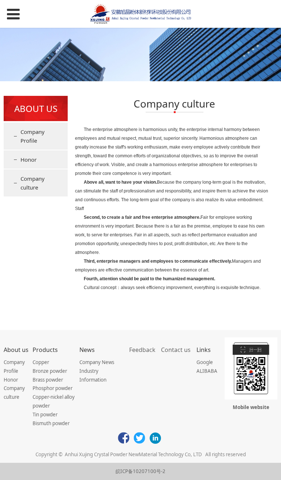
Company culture (32, 183)
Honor (28, 159)
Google (204, 362)
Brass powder (48, 379)
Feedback (142, 350)
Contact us (176, 350)
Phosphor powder (52, 388)
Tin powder (45, 414)
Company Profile (32, 136)
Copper (41, 362)
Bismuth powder (51, 423)
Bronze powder (50, 371)
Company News (96, 362)
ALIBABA (206, 371)
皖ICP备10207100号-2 (140, 471)
